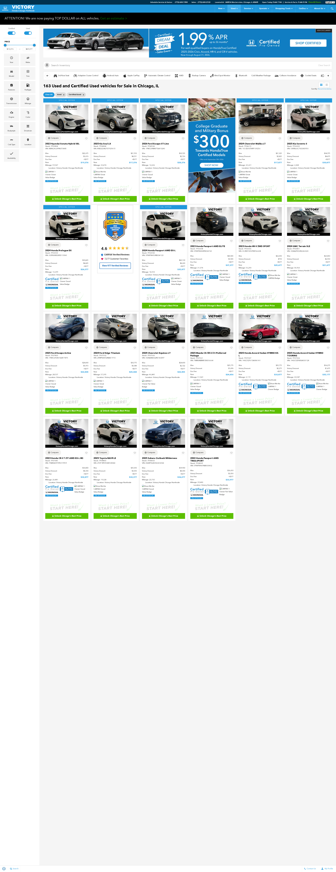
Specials (263, 8)
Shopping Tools (282, 8)
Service (247, 8)
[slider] (5, 45)
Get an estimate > (113, 18)
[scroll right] (328, 75)
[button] (332, 8)
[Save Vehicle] (86, 138)
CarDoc (302, 8)
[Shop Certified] (187, 43)
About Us (318, 8)
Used (233, 8)
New (220, 8)
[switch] (11, 31)
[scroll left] (47, 75)
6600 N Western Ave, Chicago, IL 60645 (241, 2)
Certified (11, 28)
